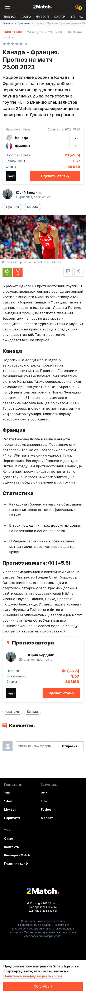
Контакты (11, 847)
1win (7, 793)
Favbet (46, 809)
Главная (9, 16)
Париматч (12, 818)
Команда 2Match (17, 855)
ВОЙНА (26, 16)
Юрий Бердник (29, 192)
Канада (32, 207)
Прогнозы (24, 23)
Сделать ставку (55, 176)
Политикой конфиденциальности (32, 976)
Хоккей (60, 16)
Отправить (70, 746)
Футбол (42, 16)
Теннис (77, 16)
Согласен (43, 986)
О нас (8, 838)
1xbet (8, 801)
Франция (12, 207)
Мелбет (10, 809)
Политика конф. (16, 863)
